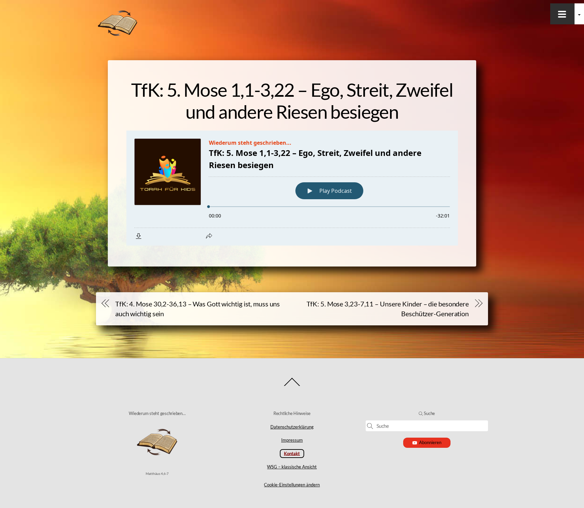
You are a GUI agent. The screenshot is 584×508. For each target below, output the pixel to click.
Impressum (292, 440)
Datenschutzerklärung (292, 427)
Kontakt (292, 453)
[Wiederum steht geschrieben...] (117, 34)
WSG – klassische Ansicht (292, 466)
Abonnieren (430, 442)
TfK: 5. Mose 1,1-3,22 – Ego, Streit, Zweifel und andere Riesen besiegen (292, 100)
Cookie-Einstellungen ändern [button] (292, 484)
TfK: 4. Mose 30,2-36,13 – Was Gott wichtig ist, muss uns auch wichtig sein (197, 309)
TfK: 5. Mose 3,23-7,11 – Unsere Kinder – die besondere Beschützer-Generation (388, 309)
